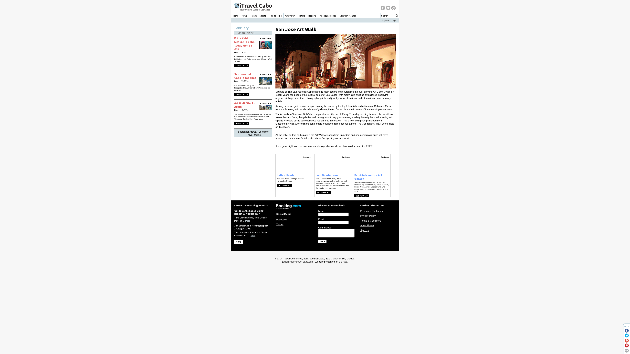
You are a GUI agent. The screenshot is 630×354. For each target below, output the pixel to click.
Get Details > (241, 66)
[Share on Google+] (627, 341)
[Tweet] (627, 336)
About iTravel (367, 225)
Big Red (343, 261)
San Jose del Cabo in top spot (245, 76)
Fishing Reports (258, 15)
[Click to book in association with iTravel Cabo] (288, 208)
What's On (290, 15)
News (244, 15)
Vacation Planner (348, 15)
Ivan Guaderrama (327, 175)
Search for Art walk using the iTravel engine (253, 133)
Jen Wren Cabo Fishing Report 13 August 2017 (251, 227)
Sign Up (364, 230)
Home (235, 15)
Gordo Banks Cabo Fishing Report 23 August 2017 (248, 212)
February (241, 28)
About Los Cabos (328, 15)
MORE (238, 242)
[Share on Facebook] (627, 331)
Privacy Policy (368, 215)
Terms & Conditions (370, 220)
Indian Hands (285, 175)
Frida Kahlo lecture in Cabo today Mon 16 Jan (244, 43)
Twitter (279, 224)
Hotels (302, 15)
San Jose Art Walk (246, 32)
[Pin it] (627, 346)
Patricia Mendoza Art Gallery (368, 177)
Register (385, 20)
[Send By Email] (627, 351)
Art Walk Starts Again (244, 104)
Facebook (281, 219)
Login (394, 20)
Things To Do (276, 15)
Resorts (312, 15)
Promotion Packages (371, 211)
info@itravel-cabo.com (301, 261)
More (247, 221)
